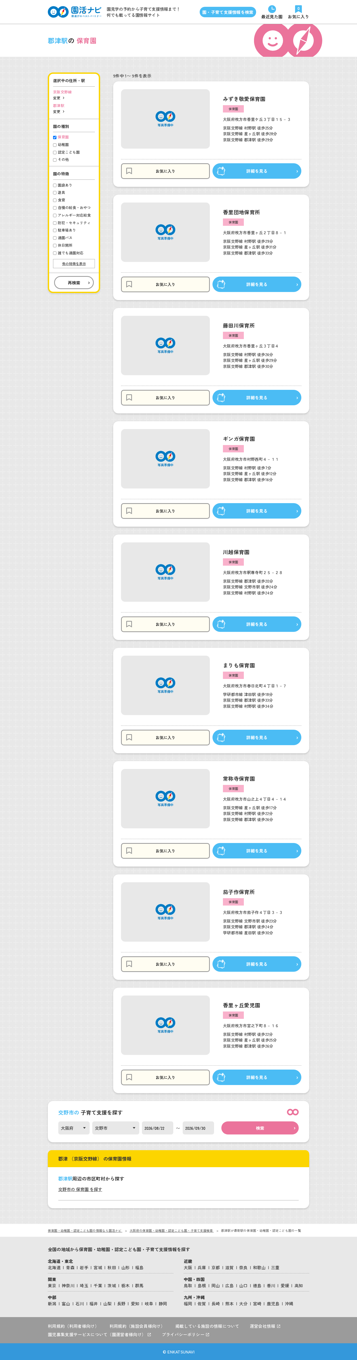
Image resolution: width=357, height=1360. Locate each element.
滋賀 (229, 1267)
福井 (93, 1303)
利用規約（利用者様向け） (73, 1326)
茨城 (111, 1285)
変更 (56, 97)
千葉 (98, 1285)
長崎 (215, 1303)
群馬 (139, 1285)
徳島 (257, 1285)
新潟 (52, 1303)
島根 (202, 1285)
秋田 (111, 1267)
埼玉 (84, 1285)
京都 (215, 1267)
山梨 (107, 1303)
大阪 (188, 1267)
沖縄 (289, 1303)
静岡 (163, 1303)
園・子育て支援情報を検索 (228, 12)
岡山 (215, 1285)
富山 (66, 1303)
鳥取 (188, 1285)
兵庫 (202, 1267)
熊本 (229, 1303)
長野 (121, 1303)
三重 (275, 1267)
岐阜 (149, 1303)
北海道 (54, 1267)
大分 (243, 1303)
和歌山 (259, 1267)
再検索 (74, 282)
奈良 (243, 1267)
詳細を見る (257, 171)
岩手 (84, 1267)
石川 (80, 1303)
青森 (70, 1267)
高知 (299, 1285)
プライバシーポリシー (184, 1334)
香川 (271, 1285)
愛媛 (285, 1285)
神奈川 (68, 1285)
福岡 (188, 1303)
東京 (52, 1285)
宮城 (98, 1267)
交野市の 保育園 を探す (80, 1189)
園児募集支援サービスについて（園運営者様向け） (97, 1334)
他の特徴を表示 (74, 263)
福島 (139, 1267)
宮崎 (257, 1303)
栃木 (125, 1285)
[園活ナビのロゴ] (74, 12)
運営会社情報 (263, 1326)
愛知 (135, 1303)
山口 (243, 1285)
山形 (125, 1267)
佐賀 (202, 1303)
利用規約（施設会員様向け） (137, 1326)
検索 (260, 1128)
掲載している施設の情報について (207, 1326)
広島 (229, 1285)
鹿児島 (273, 1303)
